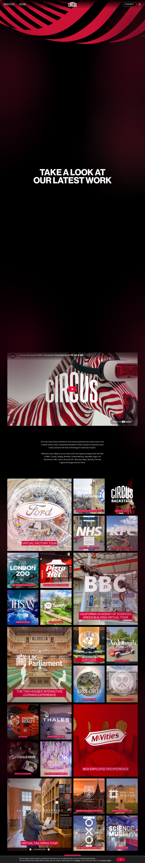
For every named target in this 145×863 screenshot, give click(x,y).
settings (77, 860)
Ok (121, 859)
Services (9, 4)
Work (22, 4)
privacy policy (106, 860)
